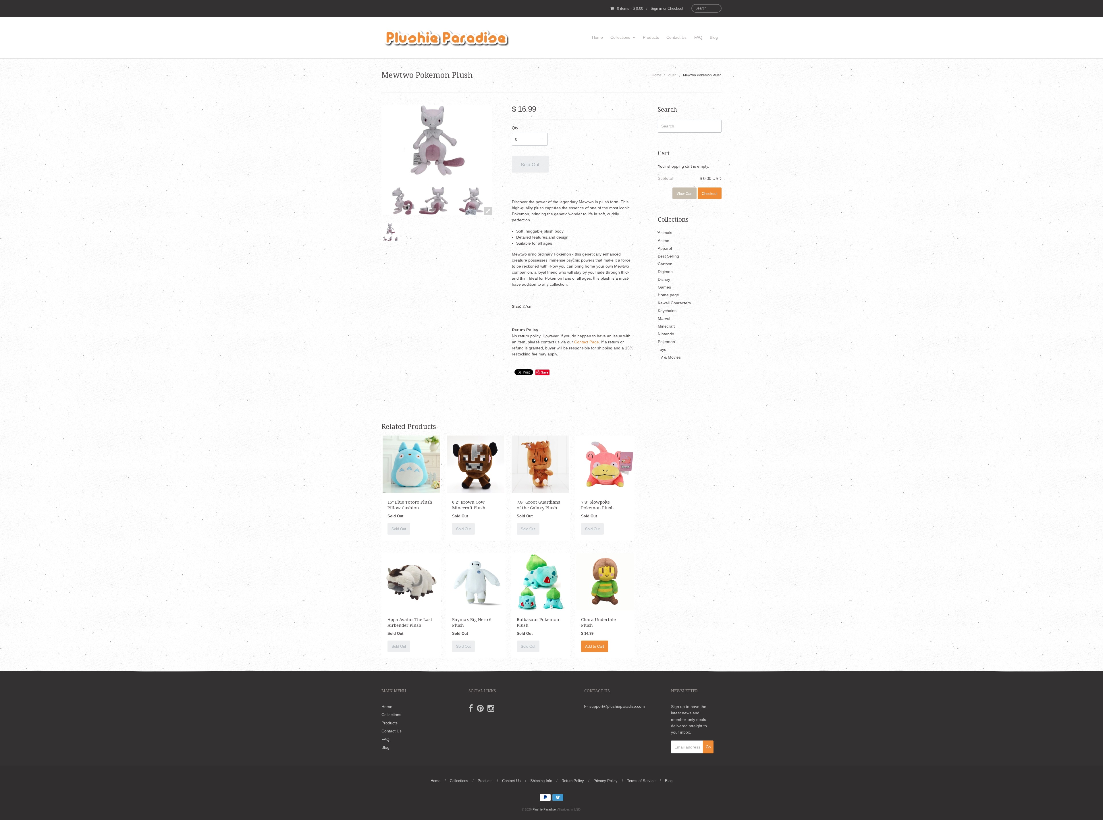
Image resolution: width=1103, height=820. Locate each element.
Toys (662, 349)
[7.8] (540, 463)
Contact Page (586, 342)
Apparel (665, 248)
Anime (663, 240)
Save (544, 372)
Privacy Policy (605, 781)
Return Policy (573, 781)
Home (597, 37)
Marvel (664, 318)
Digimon (665, 271)
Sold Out (530, 164)
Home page (668, 295)
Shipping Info (541, 781)
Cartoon (665, 264)
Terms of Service (641, 781)
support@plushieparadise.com (616, 706)
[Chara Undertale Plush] (605, 581)
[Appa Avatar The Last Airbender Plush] (411, 581)
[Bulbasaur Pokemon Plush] (540, 581)
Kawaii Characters (674, 303)
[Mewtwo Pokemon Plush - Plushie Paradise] (390, 232)
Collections (620, 37)
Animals (665, 232)
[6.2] (475, 463)
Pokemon (666, 341)
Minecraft (666, 326)
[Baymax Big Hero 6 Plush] (475, 581)
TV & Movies (669, 357)
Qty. (515, 127)
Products (651, 37)
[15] (411, 463)
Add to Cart (594, 646)
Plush (672, 75)
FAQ (698, 37)
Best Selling (668, 256)
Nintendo (666, 334)
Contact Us (676, 37)
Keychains (667, 310)
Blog (714, 37)
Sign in (656, 8)
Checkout (675, 8)
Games (664, 287)
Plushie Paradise (544, 809)
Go (708, 746)
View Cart (684, 193)
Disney (664, 279)
